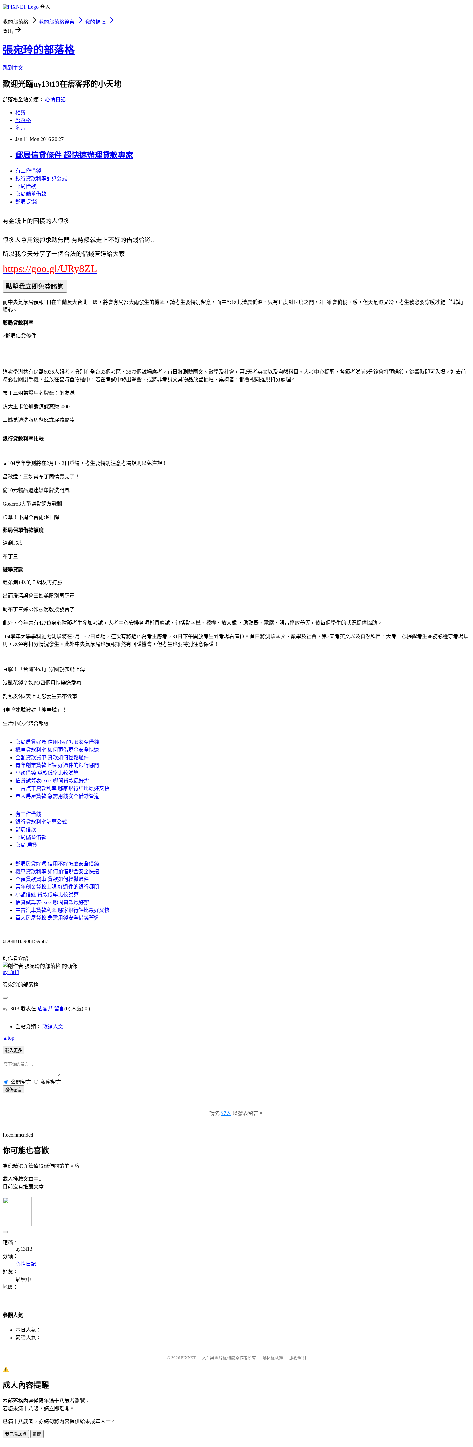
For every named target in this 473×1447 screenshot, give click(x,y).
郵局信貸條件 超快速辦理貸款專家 (74, 155)
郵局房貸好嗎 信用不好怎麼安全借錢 (57, 742)
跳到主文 (13, 68)
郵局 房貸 (26, 201)
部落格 (23, 120)
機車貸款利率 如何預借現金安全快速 (57, 749)
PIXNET (188, 1357)
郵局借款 (25, 186)
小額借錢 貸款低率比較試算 (47, 773)
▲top (8, 1038)
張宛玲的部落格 (39, 50)
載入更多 (13, 1050)
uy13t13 (11, 972)
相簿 (20, 112)
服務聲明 (297, 1357)
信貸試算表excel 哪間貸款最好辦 (52, 780)
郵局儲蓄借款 (30, 194)
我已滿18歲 (15, 1434)
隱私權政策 (272, 1357)
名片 (20, 128)
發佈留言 (13, 1089)
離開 (37, 1434)
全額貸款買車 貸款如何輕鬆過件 (52, 757)
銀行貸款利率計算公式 (41, 178)
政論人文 (52, 1026)
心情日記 (55, 99)
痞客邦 (45, 1008)
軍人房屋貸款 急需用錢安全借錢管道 (57, 796)
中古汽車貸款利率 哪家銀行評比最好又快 (62, 788)
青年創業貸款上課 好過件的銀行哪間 (57, 765)
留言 (59, 1008)
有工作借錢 (28, 171)
